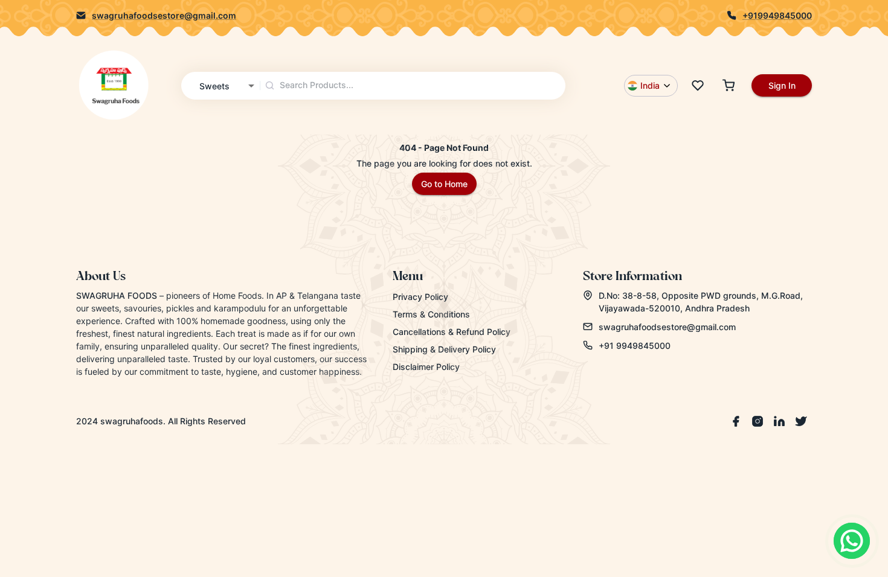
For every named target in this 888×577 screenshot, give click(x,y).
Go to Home (444, 184)
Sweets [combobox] (214, 86)
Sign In (782, 85)
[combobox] (413, 85)
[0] (698, 85)
